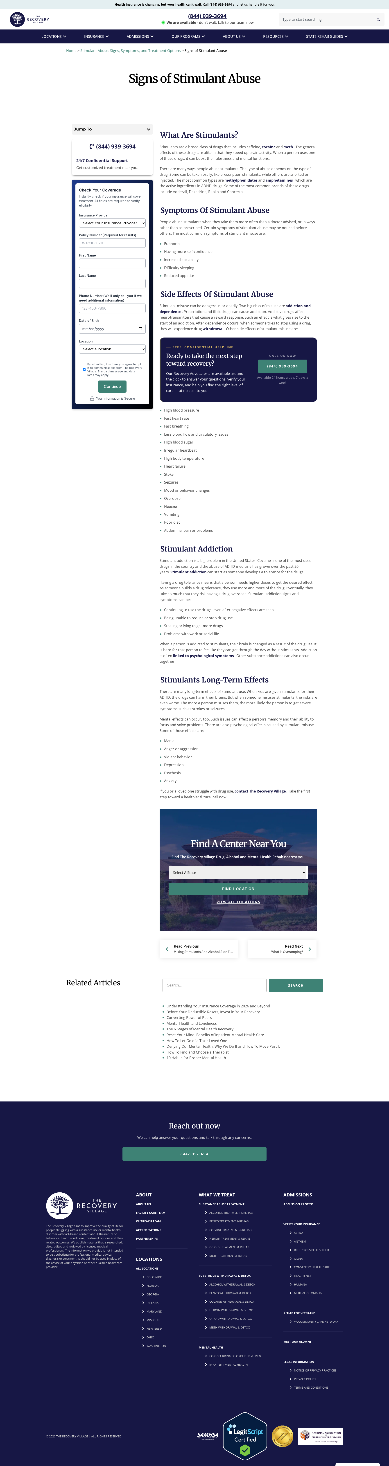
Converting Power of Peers (189, 1017)
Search (296, 985)
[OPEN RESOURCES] (286, 36)
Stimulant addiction (188, 572)
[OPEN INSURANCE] (107, 36)
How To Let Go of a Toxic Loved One (196, 1040)
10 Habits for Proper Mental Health (196, 1057)
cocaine (269, 146)
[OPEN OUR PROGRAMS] (203, 36)
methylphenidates (241, 180)
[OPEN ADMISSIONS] (152, 36)
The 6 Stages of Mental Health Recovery (199, 1029)
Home (71, 50)
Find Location (238, 889)
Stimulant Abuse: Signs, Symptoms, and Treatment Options (130, 50)
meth (288, 146)
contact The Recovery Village (260, 791)
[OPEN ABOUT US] (243, 36)
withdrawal (213, 328)
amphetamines (279, 180)
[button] (149, 129)
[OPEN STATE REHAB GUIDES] (346, 36)
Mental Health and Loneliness (191, 1023)
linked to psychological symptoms (203, 655)
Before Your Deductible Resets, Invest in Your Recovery (213, 1011)
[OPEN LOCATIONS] (64, 36)
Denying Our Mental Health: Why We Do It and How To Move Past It (223, 1046)
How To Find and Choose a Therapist (197, 1052)
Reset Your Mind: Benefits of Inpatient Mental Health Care (215, 1034)
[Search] (378, 19)
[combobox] (324, 19)
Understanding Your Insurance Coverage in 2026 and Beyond (218, 1006)
